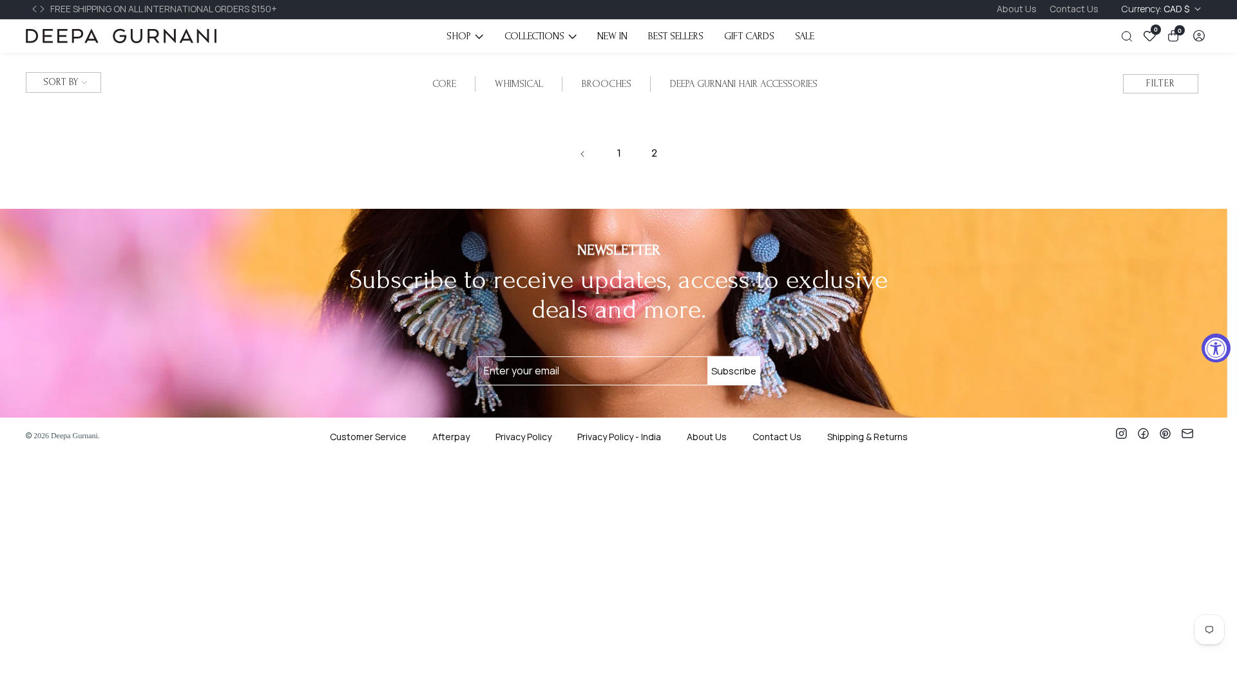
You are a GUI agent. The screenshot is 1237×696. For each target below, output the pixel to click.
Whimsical (519, 84)
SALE (804, 36)
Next (44, 9)
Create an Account (495, 484)
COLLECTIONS (534, 36)
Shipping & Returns (867, 436)
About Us (1017, 9)
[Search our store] (1129, 36)
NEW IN (612, 36)
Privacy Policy (523, 436)
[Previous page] (583, 154)
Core (444, 84)
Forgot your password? (643, 465)
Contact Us (1074, 9)
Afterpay (451, 436)
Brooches (606, 84)
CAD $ (1156, 9)
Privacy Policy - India (619, 436)
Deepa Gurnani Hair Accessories (744, 84)
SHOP (458, 36)
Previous (36, 9)
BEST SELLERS (676, 36)
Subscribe (733, 371)
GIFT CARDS (749, 36)
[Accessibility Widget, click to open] (1216, 348)
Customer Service (368, 436)
